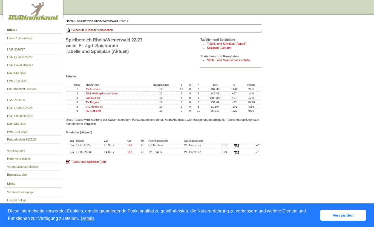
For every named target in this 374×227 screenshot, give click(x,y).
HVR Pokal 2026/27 (20, 65)
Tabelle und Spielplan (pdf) (88, 161)
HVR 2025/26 (16, 100)
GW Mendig (93, 97)
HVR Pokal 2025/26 (20, 115)
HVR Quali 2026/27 (20, 57)
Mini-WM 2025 (16, 123)
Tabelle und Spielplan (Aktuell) (226, 43)
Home (70, 21)
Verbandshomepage (20, 192)
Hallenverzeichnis (19, 158)
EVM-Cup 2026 (17, 81)
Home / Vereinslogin (20, 38)
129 (129, 145)
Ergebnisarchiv (17, 174)
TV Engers (92, 102)
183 (129, 151)
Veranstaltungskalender (22, 166)
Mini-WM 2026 (16, 73)
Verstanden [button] (343, 215)
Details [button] (87, 218)
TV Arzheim (93, 89)
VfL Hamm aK (94, 106)
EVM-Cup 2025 (17, 131)
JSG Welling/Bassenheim (101, 93)
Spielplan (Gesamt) (219, 47)
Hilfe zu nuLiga (17, 200)
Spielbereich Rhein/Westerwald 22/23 (102, 21)
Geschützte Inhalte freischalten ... (93, 30)
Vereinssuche (16, 150)
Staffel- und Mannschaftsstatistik (228, 60)
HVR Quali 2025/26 (20, 108)
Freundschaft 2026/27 (21, 89)
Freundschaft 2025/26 (21, 139)
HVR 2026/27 (16, 49)
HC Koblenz (93, 110)
